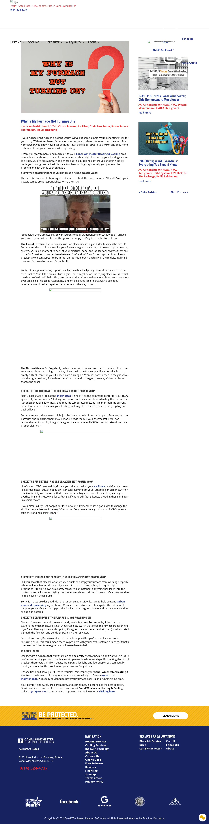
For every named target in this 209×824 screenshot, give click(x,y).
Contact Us (92, 756)
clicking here (107, 691)
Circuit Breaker (67, 126)
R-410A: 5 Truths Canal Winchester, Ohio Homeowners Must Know (162, 98)
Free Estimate (94, 763)
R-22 (173, 173)
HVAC (166, 104)
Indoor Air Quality (97, 749)
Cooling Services (95, 745)
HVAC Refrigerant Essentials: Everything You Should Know (158, 163)
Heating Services (95, 741)
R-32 (180, 173)
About (92, 42)
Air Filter (83, 126)
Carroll (170, 741)
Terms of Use (93, 778)
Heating (15, 42)
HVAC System (179, 104)
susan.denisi (32, 126)
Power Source (119, 126)
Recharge (149, 176)
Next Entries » (179, 192)
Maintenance (146, 108)
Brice (142, 745)
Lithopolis (172, 745)
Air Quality (73, 42)
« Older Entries (147, 192)
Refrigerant (172, 108)
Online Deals (93, 759)
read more (144, 112)
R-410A (160, 108)
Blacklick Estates (150, 741)
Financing (91, 770)
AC (140, 104)
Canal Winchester (150, 748)
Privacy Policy (94, 781)
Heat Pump (53, 42)
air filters (99, 486)
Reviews (90, 767)
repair (106, 675)
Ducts (106, 126)
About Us (91, 752)
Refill (159, 176)
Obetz (170, 748)
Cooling (33, 42)
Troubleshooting (47, 129)
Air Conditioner (152, 104)
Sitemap (90, 774)
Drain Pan (96, 126)
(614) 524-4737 (18, 9)
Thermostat (28, 129)
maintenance (29, 678)
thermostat (64, 395)
